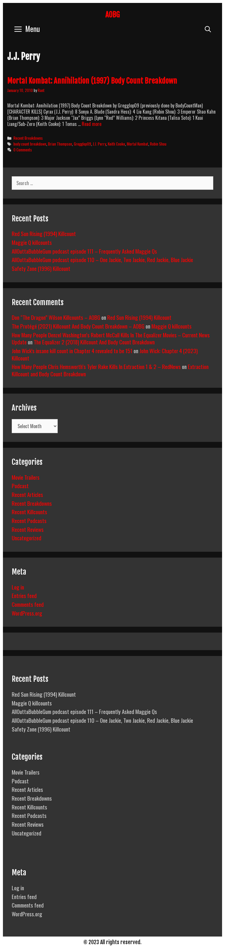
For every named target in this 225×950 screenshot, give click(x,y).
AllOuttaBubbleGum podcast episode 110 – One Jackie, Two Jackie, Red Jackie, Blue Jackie (102, 259)
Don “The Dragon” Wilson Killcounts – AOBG (56, 317)
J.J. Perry (99, 144)
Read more (91, 123)
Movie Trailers (26, 477)
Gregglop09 (82, 144)
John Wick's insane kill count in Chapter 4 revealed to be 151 (72, 350)
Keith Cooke (116, 144)
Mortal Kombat (137, 144)
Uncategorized (26, 538)
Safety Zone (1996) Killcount (41, 268)
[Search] (207, 28)
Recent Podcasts (29, 520)
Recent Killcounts (29, 512)
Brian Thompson (60, 144)
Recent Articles (27, 494)
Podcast (20, 485)
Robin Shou (158, 144)
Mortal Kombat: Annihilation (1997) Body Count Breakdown (92, 80)
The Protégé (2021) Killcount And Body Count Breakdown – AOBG (78, 326)
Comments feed (28, 604)
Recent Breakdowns (28, 138)
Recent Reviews (28, 529)
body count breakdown (29, 144)
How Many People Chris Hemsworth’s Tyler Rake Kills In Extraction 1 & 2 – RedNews (96, 366)
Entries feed (24, 595)
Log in (18, 587)
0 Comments (22, 150)
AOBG (112, 14)
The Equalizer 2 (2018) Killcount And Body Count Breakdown (94, 342)
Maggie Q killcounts (32, 242)
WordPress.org (27, 613)
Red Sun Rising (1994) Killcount (44, 233)
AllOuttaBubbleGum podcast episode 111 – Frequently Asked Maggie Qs (84, 251)
